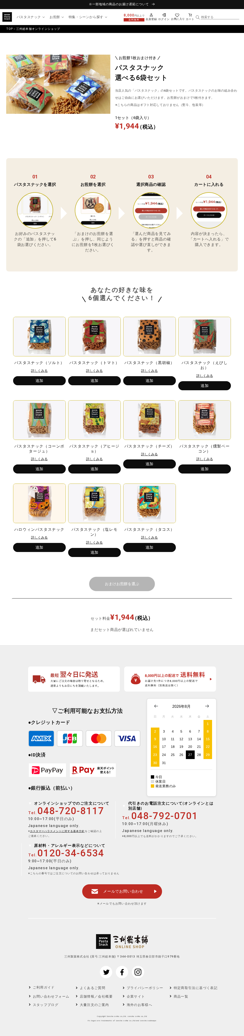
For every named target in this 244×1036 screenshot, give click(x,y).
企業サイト (136, 996)
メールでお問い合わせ (123, 891)
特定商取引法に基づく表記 (192, 988)
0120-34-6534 (70, 853)
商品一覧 (181, 996)
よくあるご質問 (93, 988)
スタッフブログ (46, 1005)
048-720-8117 (70, 811)
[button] (30, 17)
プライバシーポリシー (145, 988)
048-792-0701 (164, 816)
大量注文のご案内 (94, 1005)
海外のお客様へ (139, 1005)
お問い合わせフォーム (51, 996)
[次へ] (122, 584)
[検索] (198, 17)
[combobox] (220, 17)
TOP (9, 29)
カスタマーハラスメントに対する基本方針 (57, 831)
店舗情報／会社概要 (96, 996)
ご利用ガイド (44, 987)
